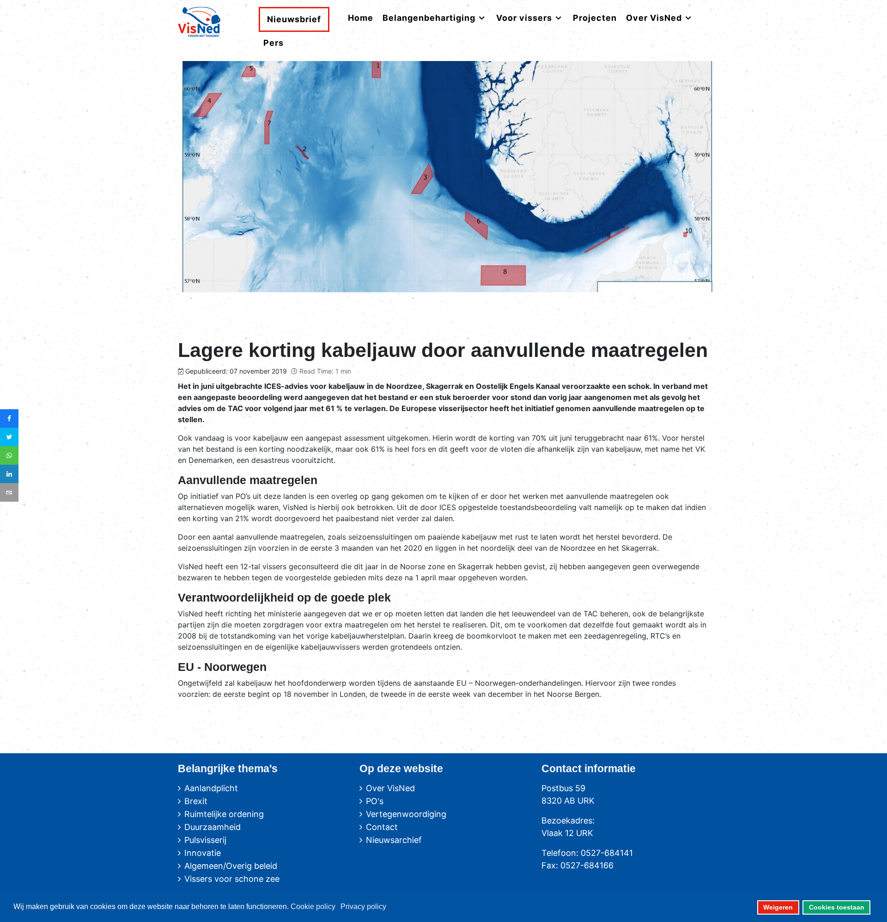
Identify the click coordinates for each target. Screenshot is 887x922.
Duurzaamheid (212, 827)
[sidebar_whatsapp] (9, 455)
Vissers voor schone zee (231, 879)
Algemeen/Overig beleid (230, 866)
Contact (382, 827)
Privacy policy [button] (363, 906)
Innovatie (202, 853)
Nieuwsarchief (394, 840)
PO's (374, 801)
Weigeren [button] (778, 907)
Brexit (195, 801)
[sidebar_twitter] (9, 437)
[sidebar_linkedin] (9, 474)
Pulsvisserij (205, 840)
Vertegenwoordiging (406, 814)
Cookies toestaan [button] (836, 907)
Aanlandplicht (211, 788)
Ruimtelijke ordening (224, 814)
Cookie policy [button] (313, 906)
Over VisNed (390, 788)
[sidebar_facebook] (9, 418)
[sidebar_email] (9, 492)
